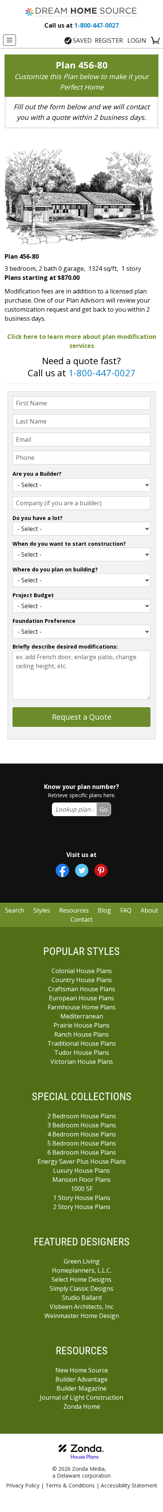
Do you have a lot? (38, 518)
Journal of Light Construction (81, 1397)
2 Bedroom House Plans (81, 1116)
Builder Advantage (81, 1379)
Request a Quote (81, 717)
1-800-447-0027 (81, 25)
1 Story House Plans (81, 1198)
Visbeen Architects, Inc (81, 1306)
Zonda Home (81, 1406)
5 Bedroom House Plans (81, 1143)
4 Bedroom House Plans (81, 1134)
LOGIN (136, 40)
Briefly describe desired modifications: (65, 646)
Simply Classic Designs (81, 1288)
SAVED (82, 40)
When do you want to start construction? (69, 543)
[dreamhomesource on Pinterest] (101, 870)
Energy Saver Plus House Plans (82, 1161)
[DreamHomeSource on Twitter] (81, 870)
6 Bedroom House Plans (81, 1152)
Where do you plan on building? (55, 569)
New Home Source (81, 1370)
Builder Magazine (81, 1388)
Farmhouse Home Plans (82, 1007)
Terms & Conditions (70, 1485)
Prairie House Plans (81, 1025)
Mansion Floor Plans (81, 1179)
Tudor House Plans (81, 1052)
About (149, 910)
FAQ (126, 910)
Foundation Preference (44, 620)
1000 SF (81, 1188)
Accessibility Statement (129, 1485)
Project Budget (33, 595)
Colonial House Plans (82, 971)
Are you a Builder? (37, 473)
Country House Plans (82, 980)
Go (104, 809)
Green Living (82, 1261)
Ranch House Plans (81, 1034)
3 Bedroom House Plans (81, 1125)
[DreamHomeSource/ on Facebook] (62, 870)
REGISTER (109, 40)
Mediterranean (81, 1016)
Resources (74, 910)
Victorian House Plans (81, 1061)
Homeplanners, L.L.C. (81, 1270)
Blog (104, 910)
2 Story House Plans (81, 1207)
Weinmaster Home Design (81, 1316)
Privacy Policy (22, 1485)
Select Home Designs (81, 1279)
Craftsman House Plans (81, 989)
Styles (41, 910)
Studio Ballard (82, 1297)
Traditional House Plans (81, 1043)
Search (14, 910)
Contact (81, 919)
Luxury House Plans (81, 1170)
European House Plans (81, 998)
